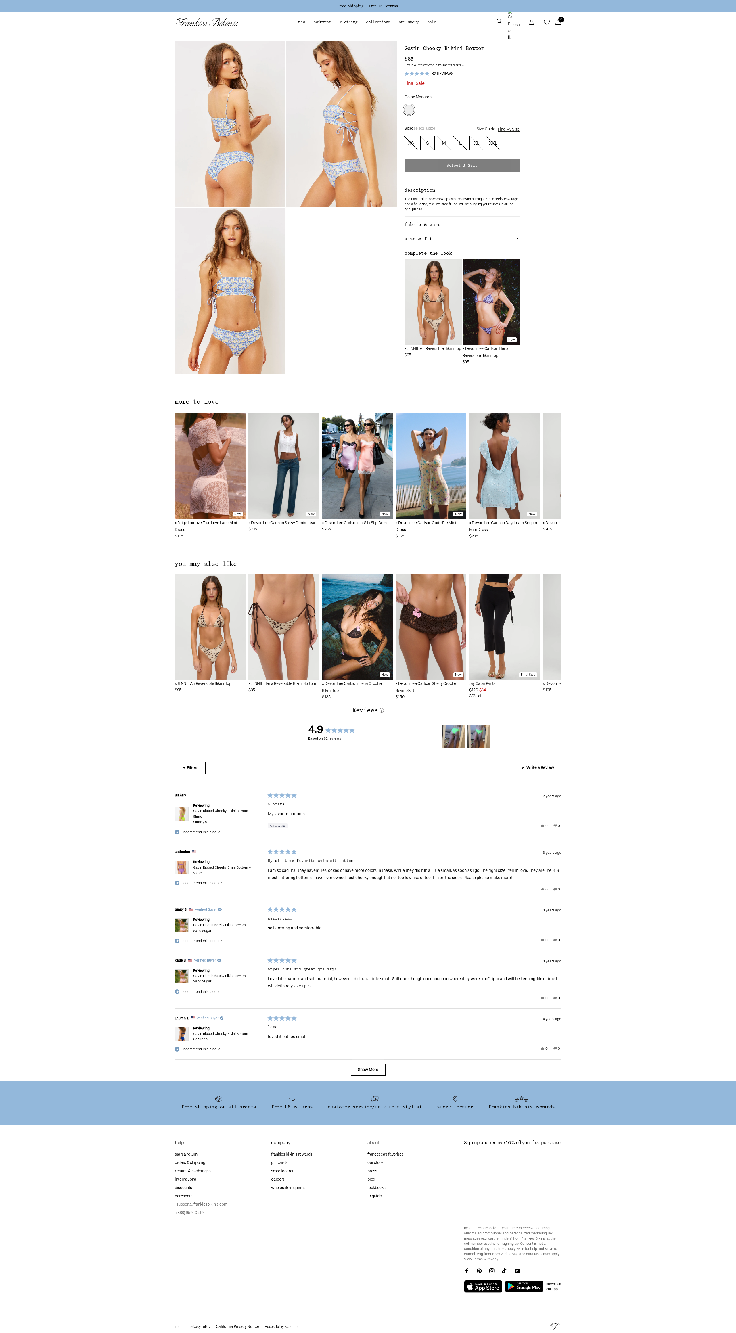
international (186, 1179)
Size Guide (486, 129)
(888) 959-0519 (189, 1212)
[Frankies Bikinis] (206, 22)
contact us (184, 1196)
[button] (499, 22)
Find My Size (509, 129)
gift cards (279, 1162)
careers (278, 1179)
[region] (467, 736)
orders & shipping (190, 1162)
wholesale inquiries (288, 1187)
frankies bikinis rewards (291, 1154)
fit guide (374, 1196)
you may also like (206, 564)
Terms (478, 1259)
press (372, 1171)
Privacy (492, 1259)
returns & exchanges (193, 1171)
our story (375, 1162)
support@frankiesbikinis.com (201, 1204)
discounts (183, 1187)
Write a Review (543, 769)
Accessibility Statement (282, 1327)
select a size (461, 165)
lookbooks (376, 1187)
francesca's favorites (385, 1154)
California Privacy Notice (237, 1326)
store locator (282, 1171)
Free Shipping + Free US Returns (368, 6)
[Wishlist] (547, 22)
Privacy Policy (200, 1327)
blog (371, 1179)
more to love (196, 402)
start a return (186, 1154)
